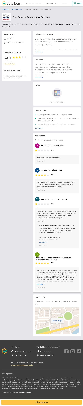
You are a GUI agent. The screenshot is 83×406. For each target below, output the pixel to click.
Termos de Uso (27, 392)
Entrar (17, 347)
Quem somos (45, 351)
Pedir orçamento (41, 402)
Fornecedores (17, 9)
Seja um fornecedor (23, 351)
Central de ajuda (47, 355)
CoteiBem (5, 9)
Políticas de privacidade (49, 347)
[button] (77, 3)
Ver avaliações (10, 64)
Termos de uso (21, 355)
